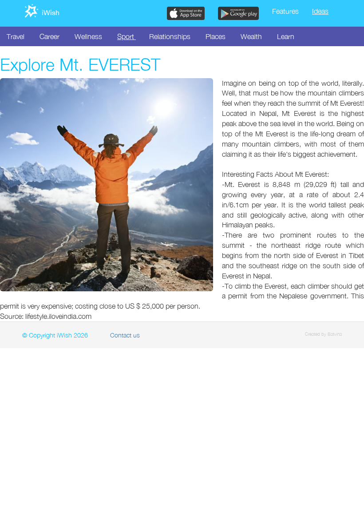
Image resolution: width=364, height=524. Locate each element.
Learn (285, 36)
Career (49, 36)
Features (285, 11)
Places (216, 36)
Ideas (320, 11)
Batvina (335, 334)
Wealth (251, 36)
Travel (15, 36)
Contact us (125, 335)
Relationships (169, 36)
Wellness (88, 36)
